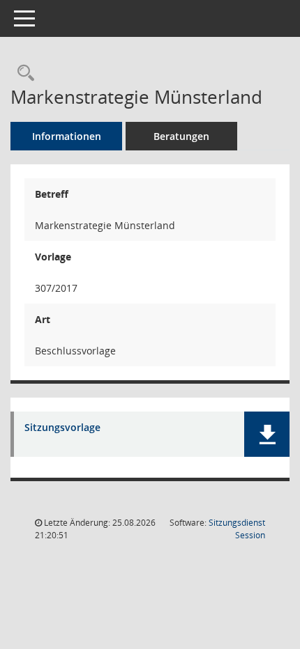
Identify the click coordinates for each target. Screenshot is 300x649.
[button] (267, 434)
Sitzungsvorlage (62, 428)
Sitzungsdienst (237, 529)
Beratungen (181, 136)
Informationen (66, 136)
